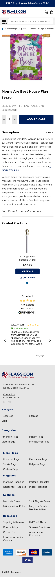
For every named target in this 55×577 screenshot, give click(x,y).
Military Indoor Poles (14, 506)
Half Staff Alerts (37, 522)
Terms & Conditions (39, 527)
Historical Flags (11, 459)
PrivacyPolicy (10, 527)
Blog (4, 420)
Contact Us (9, 532)
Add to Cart (36, 119)
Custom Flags (10, 469)
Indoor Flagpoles (38, 486)
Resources (7, 416)
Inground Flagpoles (13, 482)
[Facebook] (4, 402)
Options (27, 271)
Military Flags (36, 436)
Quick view (29, 277)
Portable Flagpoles (39, 482)
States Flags (8, 441)
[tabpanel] (27, 254)
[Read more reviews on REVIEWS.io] (27, 313)
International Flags (39, 441)
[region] (27, 340)
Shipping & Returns (13, 522)
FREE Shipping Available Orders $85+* (27, 3)
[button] (5, 340)
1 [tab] (27, 283)
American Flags (10, 436)
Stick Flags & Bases (39, 501)
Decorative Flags (38, 459)
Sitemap (33, 416)
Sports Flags (9, 464)
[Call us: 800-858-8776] (46, 12)
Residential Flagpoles (14, 486)
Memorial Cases (11, 501)
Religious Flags (37, 464)
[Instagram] (9, 402)
